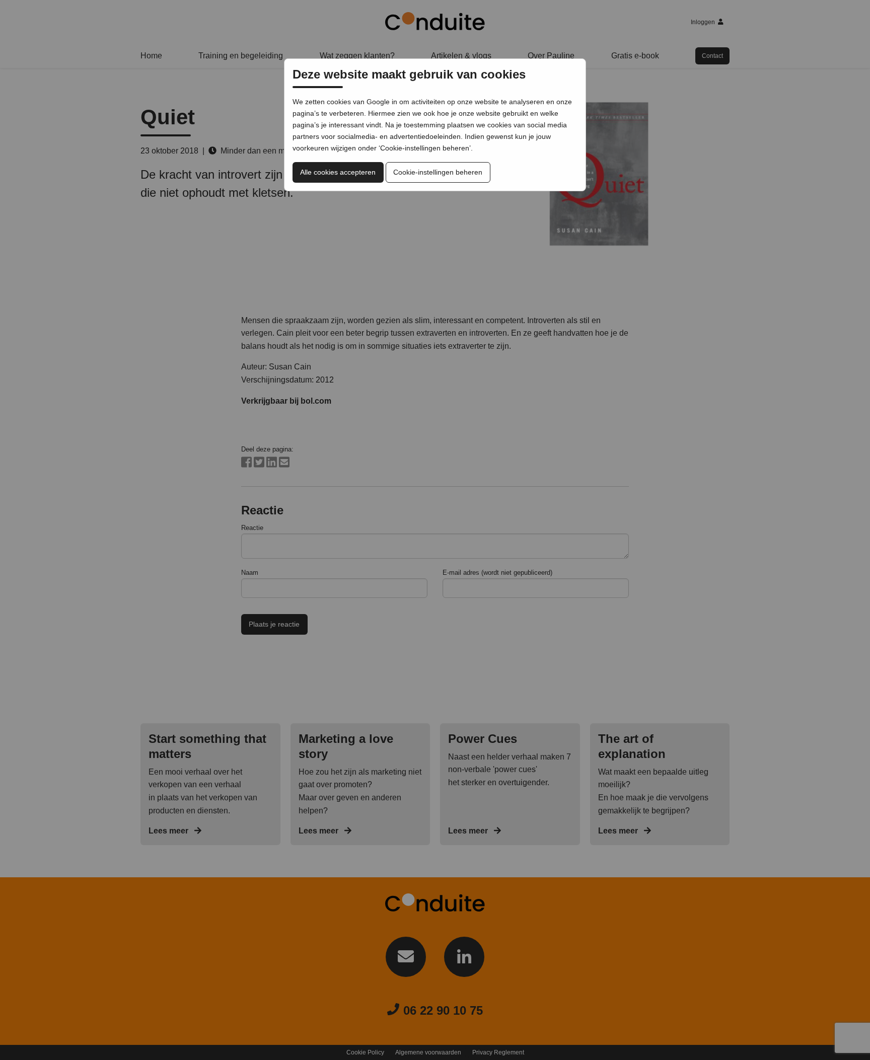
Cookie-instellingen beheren (437, 172)
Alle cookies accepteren (338, 172)
